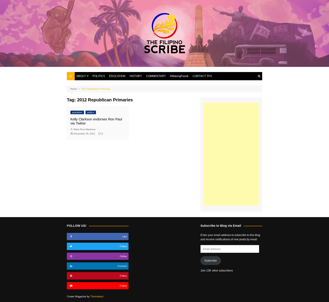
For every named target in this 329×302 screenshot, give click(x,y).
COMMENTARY (156, 76)
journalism (77, 112)
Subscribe (210, 260)
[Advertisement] (231, 154)
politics (90, 112)
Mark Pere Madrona (84, 129)
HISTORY (136, 76)
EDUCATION (117, 76)
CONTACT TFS (202, 76)
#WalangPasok (179, 76)
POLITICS (99, 76)
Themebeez (97, 296)
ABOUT (81, 76)
